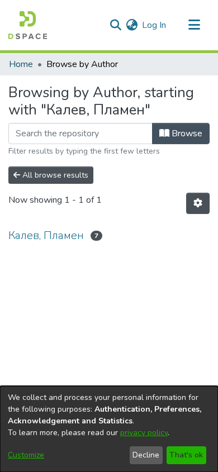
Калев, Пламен (46, 235)
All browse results (54, 175)
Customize (26, 455)
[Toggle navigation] (194, 25)
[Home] (27, 25)
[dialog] (109, 429)
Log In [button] (154, 25)
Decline (145, 455)
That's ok (186, 455)
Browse (185, 133)
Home (21, 64)
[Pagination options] (198, 203)
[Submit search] (115, 25)
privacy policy (144, 432)
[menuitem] (132, 25)
